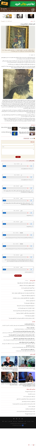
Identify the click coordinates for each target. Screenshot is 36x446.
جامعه (1, 10)
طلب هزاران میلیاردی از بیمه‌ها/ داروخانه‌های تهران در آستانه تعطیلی (23, 338)
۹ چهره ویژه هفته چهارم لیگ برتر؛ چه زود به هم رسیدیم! (25, 305)
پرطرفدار (26, 280)
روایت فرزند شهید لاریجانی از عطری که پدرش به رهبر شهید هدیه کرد (24, 128)
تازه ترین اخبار (32, 280)
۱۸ (34, 444)
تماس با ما (28, 421)
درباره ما (32, 421)
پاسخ (4, 166)
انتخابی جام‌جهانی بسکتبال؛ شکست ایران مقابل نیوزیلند (25, 283)
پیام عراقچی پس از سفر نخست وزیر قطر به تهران (26, 342)
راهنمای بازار (4, 10)
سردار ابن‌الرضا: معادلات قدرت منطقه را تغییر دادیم (6, 128)
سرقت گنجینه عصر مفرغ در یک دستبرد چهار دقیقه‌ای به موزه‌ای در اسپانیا (23, 293)
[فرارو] (33, 10)
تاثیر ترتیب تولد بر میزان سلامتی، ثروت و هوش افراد (14, 16)
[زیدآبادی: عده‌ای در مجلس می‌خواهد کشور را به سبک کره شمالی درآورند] (32, 133)
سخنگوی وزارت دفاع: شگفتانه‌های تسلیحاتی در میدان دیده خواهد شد (23, 298)
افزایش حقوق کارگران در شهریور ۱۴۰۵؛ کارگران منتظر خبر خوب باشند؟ (26, 368)
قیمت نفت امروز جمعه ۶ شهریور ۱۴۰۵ (30, 413)
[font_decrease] (30, 55)
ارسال (18, 157)
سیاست (29, 10)
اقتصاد (16, 10)
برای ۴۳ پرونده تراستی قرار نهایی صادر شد (27, 288)
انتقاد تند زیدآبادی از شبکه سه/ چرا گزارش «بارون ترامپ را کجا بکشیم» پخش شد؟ (21, 318)
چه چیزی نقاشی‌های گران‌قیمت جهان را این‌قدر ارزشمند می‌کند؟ (26, 16)
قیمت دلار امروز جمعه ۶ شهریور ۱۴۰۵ (30, 391)
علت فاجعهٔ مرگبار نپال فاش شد (29, 290)
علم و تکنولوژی (13, 10)
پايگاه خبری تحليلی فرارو (16, 423)
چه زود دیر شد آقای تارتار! (30, 346)
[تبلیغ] (18, 4)
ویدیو (7, 10)
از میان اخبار (33, 125)
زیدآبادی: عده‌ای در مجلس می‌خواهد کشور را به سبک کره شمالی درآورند (24, 133)
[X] (19, 418)
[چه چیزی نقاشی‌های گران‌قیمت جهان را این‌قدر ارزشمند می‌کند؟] (31, 16)
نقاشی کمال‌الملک (26, 138)
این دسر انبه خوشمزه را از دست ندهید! (3, 16)
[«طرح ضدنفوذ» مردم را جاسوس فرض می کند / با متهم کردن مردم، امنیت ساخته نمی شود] (9, 377)
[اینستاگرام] (16, 418)
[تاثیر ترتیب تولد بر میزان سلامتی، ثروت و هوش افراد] (20, 16)
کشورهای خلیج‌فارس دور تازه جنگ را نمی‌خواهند (27, 285)
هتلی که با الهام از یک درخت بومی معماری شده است (26, 308)
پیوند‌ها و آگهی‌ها (20, 421)
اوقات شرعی (10, 421)
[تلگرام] (13, 418)
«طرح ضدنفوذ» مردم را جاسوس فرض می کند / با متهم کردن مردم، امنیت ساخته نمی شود (9, 384)
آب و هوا (6, 421)
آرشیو (25, 421)
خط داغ (33, 321)
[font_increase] (34, 55)
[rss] (22, 418)
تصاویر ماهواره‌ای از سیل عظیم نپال (30, 409)
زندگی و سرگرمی (20, 10)
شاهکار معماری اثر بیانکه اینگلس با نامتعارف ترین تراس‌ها (25, 313)
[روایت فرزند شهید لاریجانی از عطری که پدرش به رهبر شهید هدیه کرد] (32, 129)
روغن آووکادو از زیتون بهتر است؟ (29, 303)
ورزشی (27, 10)
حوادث (24, 10)
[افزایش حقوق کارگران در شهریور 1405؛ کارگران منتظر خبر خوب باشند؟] (26, 361)
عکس (9, 10)
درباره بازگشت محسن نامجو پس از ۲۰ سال (27, 349)
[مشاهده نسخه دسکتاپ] (4, 9)
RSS (3, 421)
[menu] (2, 9)
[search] (5, 8)
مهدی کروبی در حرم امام (30, 300)
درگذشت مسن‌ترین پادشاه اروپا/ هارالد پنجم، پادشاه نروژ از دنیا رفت (23, 310)
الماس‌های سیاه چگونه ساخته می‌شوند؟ (28, 295)
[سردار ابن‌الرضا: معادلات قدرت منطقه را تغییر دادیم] (15, 129)
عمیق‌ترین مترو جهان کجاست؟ (29, 315)
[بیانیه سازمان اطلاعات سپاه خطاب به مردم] (15, 133)
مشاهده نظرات (19, 275)
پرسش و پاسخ (15, 421)
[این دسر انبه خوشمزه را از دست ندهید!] (8, 16)
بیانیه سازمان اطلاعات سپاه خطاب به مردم (6, 133)
